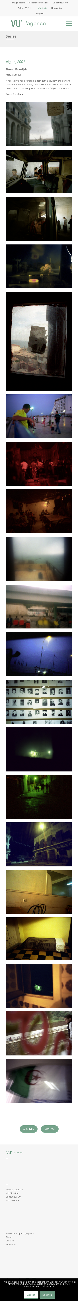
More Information (46, 1286)
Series (11, 36)
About (9, 1237)
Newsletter (56, 8)
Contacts (42, 8)
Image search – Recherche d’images (30, 2)
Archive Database (14, 1189)
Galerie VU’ (23, 8)
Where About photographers (20, 1233)
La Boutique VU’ (60, 2)
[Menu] (67, 23)
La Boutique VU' (13, 1196)
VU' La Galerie (12, 1200)
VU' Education (12, 1193)
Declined (47, 1294)
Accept (31, 1294)
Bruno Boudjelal (17, 69)
